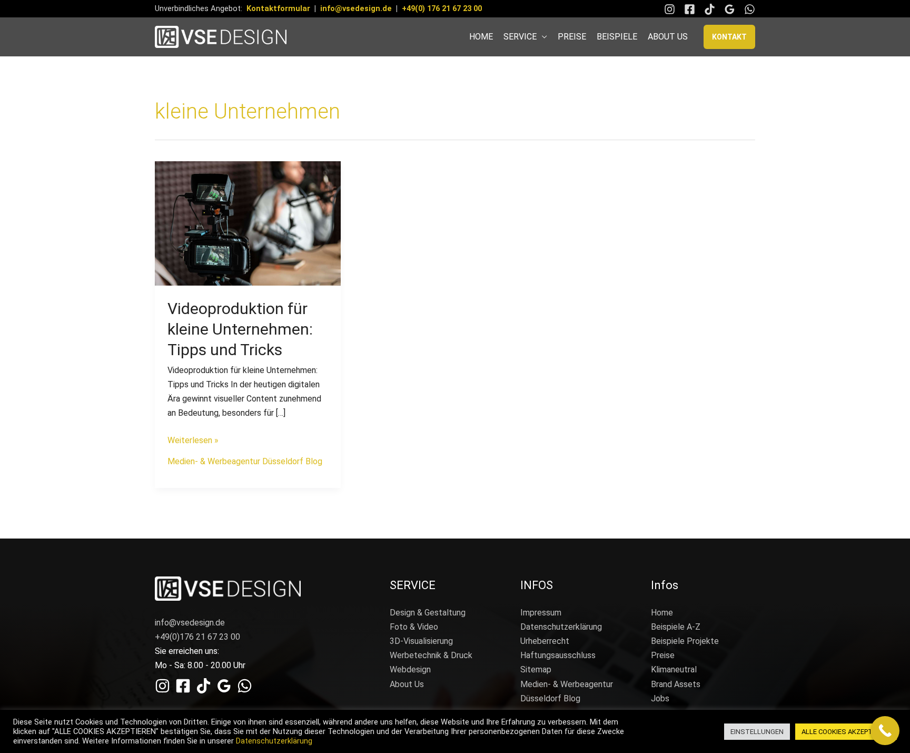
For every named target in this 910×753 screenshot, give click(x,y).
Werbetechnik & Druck (431, 655)
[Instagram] (669, 9)
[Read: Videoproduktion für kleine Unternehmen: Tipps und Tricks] (248, 223)
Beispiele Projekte (685, 641)
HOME (481, 37)
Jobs (660, 698)
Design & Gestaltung (428, 613)
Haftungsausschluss (558, 655)
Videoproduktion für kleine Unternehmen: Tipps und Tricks (240, 329)
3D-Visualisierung (421, 641)
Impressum (540, 613)
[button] (729, 37)
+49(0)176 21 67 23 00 (197, 637)
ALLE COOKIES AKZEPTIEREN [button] (846, 732)
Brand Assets (675, 684)
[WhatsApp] (749, 9)
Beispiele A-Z (675, 627)
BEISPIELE (617, 37)
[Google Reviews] (729, 9)
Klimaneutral (674, 669)
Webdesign (410, 669)
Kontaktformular (278, 8)
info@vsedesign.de (356, 8)
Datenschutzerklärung (561, 627)
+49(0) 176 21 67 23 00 (442, 8)
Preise (663, 655)
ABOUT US (668, 37)
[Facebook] (689, 9)
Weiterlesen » (193, 439)
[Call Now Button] (885, 730)
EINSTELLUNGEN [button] (757, 732)
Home (662, 613)
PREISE (572, 37)
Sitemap (535, 669)
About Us (407, 684)
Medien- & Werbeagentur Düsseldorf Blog (244, 461)
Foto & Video (414, 627)
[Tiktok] (709, 9)
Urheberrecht (544, 641)
